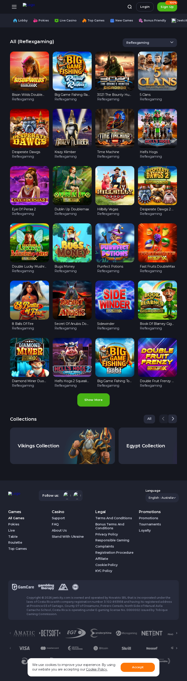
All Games (16, 518)
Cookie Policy (106, 565)
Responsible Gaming (112, 540)
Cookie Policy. (96, 669)
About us (59, 530)
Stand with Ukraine (68, 537)
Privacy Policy (106, 534)
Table (13, 537)
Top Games (17, 549)
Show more (93, 400)
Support (58, 518)
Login (145, 6)
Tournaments (150, 524)
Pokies (13, 524)
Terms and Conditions (113, 518)
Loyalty (145, 530)
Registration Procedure (114, 553)
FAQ (55, 524)
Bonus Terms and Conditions (109, 526)
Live (11, 530)
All (149, 419)
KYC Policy (103, 571)
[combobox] (150, 42)
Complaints (104, 546)
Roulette (15, 543)
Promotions (148, 518)
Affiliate (101, 559)
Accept (137, 667)
